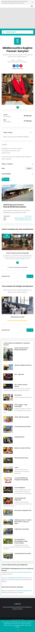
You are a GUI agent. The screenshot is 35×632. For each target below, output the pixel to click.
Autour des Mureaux (15, 267)
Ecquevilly (24, 267)
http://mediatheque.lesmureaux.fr (23, 219)
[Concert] (17, 107)
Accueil (13, 60)
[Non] (33, 626)
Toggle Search (10, 32)
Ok (18, 629)
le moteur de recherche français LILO (20, 572)
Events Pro (19, 60)
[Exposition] (17, 262)
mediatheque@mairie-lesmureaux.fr (23, 218)
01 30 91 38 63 (28, 216)
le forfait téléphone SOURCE (13, 577)
